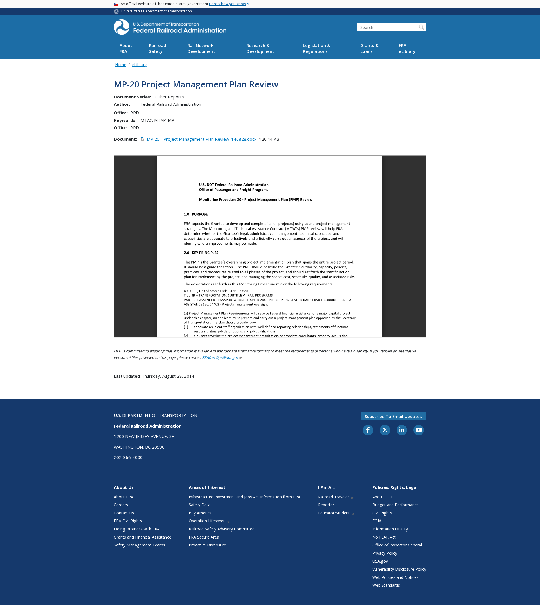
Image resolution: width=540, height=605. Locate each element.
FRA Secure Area (204, 537)
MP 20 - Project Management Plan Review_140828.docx (201, 139)
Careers (121, 504)
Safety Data (199, 504)
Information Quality (390, 529)
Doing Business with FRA (137, 529)
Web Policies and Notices (395, 577)
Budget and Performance (395, 504)
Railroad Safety (157, 48)
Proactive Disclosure (207, 545)
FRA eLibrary (407, 48)
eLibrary (139, 64)
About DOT (382, 497)
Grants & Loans (369, 48)
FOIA (376, 520)
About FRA (126, 48)
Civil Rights (382, 513)
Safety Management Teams (139, 545)
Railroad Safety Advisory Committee (222, 529)
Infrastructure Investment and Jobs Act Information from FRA (244, 497)
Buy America (200, 513)
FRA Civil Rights (128, 520)
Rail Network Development (201, 48)
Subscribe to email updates (393, 416)
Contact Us (124, 513)
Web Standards (386, 585)
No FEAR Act (384, 537)
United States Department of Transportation (156, 11)
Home (120, 64)
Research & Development (260, 48)
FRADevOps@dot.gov (220, 357)
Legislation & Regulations (316, 48)
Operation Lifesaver (207, 520)
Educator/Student (334, 513)
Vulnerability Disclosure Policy (399, 569)
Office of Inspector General (397, 545)
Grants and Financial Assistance (142, 537)
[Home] (170, 28)
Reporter (326, 504)
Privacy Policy (384, 553)
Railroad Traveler (333, 497)
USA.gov (380, 561)
